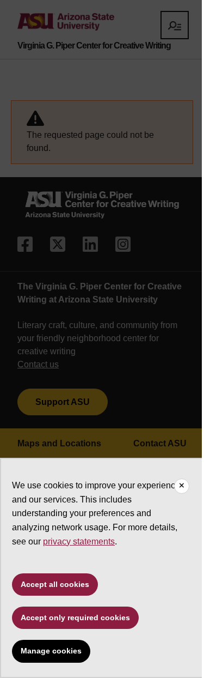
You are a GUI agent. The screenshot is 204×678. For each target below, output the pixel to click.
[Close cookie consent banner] (181, 486)
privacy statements (79, 541)
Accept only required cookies (75, 617)
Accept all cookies (55, 584)
